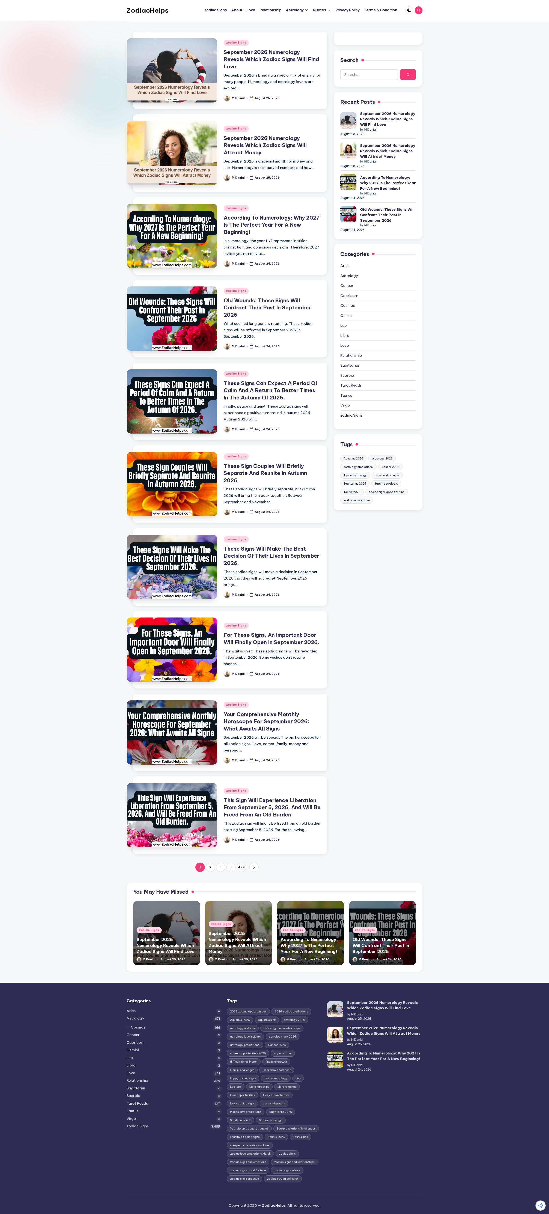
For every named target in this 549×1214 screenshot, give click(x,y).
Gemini (346, 315)
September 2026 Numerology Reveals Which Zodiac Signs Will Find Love (271, 59)
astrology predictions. (358, 466)
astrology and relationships (282, 1028)
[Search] (408, 74)
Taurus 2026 (352, 492)
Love (344, 345)
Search (349, 60)
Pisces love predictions (245, 1111)
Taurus (346, 395)
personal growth (274, 1103)
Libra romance (287, 1086)
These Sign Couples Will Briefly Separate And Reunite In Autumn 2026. (265, 473)
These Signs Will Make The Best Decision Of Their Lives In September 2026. (271, 555)
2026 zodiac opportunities (248, 1011)
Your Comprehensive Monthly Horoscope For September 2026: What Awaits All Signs (266, 721)
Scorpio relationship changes (296, 1128)
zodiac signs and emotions (248, 1162)
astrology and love (242, 1028)
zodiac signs (287, 1153)
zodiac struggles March (283, 1178)
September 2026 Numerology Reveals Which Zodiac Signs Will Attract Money (265, 145)
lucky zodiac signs (387, 475)
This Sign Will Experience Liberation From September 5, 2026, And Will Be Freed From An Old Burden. (272, 807)
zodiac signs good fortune (386, 492)
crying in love (283, 1053)
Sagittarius (350, 365)
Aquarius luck (267, 1019)
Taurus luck (300, 1137)
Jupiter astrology (355, 475)
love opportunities (242, 1095)
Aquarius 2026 (353, 458)
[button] (254, 867)
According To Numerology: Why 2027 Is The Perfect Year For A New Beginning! (272, 224)
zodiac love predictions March (250, 1153)
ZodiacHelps (148, 10)
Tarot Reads (351, 385)
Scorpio (347, 375)
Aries (345, 265)
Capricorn (349, 295)
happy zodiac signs (243, 1078)
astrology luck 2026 (282, 1036)
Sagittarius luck (240, 1120)
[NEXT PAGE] (254, 867)
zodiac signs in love (357, 500)
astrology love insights (245, 1036)
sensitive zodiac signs (245, 1137)
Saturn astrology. (386, 483)
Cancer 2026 (390, 466)
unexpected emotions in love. (250, 1145)
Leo (343, 325)
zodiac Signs (236, 42)
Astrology (349, 275)
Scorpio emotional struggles (249, 1128)
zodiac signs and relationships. (294, 1162)
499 (241, 867)
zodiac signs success (244, 1178)
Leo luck (235, 1086)
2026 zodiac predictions (291, 1011)
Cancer (346, 285)
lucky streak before (276, 1095)
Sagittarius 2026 (355, 483)
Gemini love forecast (276, 1070)
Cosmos (347, 305)
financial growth (276, 1061)
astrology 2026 (382, 458)
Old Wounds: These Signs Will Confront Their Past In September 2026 (267, 307)
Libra (344, 335)
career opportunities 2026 (248, 1053)
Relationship (351, 355)
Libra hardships (259, 1086)
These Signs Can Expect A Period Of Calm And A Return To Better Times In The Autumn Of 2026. (271, 390)
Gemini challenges (242, 1070)
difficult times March (243, 1061)
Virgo (345, 405)
